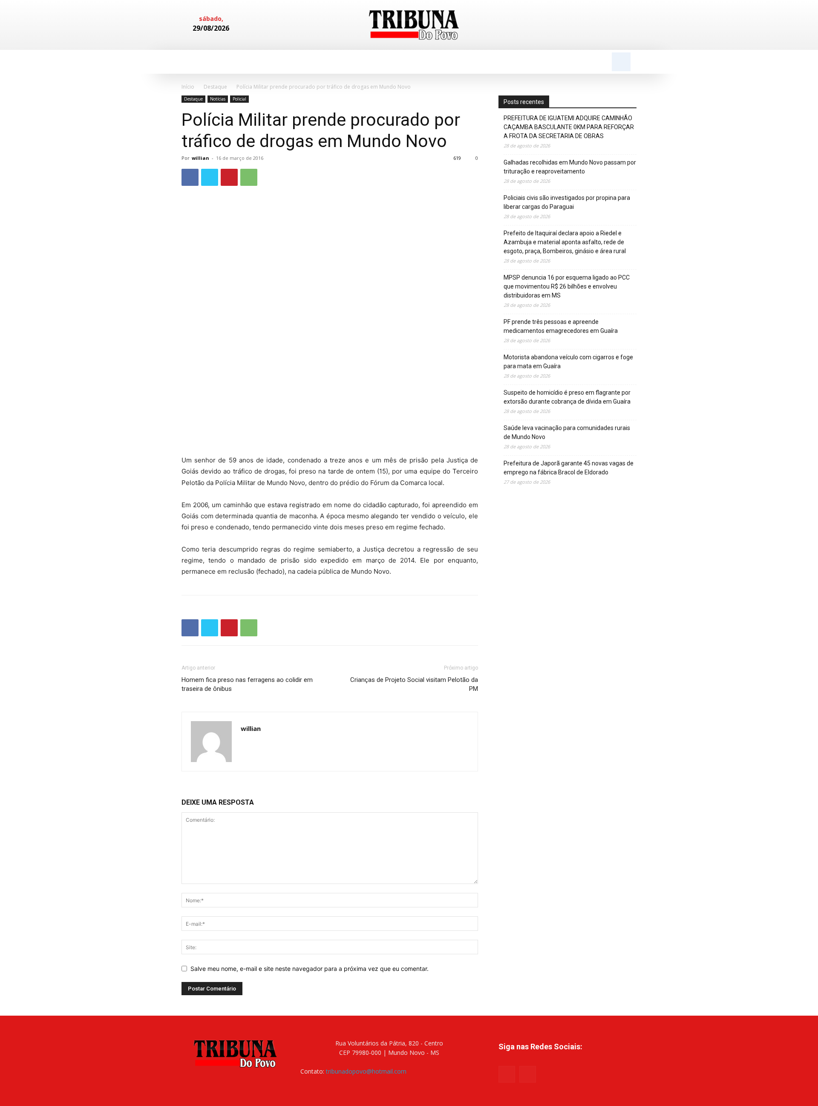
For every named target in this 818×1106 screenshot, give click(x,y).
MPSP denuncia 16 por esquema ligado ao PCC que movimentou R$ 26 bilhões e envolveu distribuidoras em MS (567, 286)
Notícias (217, 99)
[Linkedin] (614, 25)
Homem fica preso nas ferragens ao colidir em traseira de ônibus (247, 684)
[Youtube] (527, 1074)
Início (187, 86)
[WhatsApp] (248, 177)
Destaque (215, 86)
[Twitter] (209, 177)
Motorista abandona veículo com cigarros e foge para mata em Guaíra (568, 362)
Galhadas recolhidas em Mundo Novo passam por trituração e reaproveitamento (570, 167)
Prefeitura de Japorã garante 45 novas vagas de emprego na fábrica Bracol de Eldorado (569, 468)
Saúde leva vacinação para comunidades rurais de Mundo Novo (567, 432)
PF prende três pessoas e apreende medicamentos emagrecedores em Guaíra (561, 326)
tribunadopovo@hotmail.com (366, 1071)
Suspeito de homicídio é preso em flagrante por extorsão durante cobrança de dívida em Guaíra (567, 397)
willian (200, 158)
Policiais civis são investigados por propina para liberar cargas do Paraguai (567, 202)
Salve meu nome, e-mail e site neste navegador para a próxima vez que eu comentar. (309, 968)
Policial (239, 99)
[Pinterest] (229, 177)
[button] (621, 61)
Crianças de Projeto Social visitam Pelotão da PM (414, 684)
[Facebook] (600, 25)
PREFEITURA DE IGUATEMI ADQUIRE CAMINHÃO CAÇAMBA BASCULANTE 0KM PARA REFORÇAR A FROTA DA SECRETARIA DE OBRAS (569, 127)
